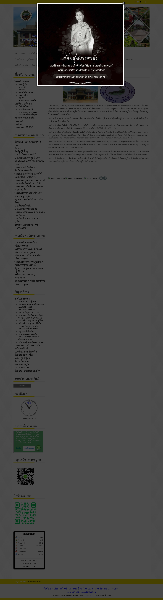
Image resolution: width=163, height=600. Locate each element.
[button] (124, 3)
